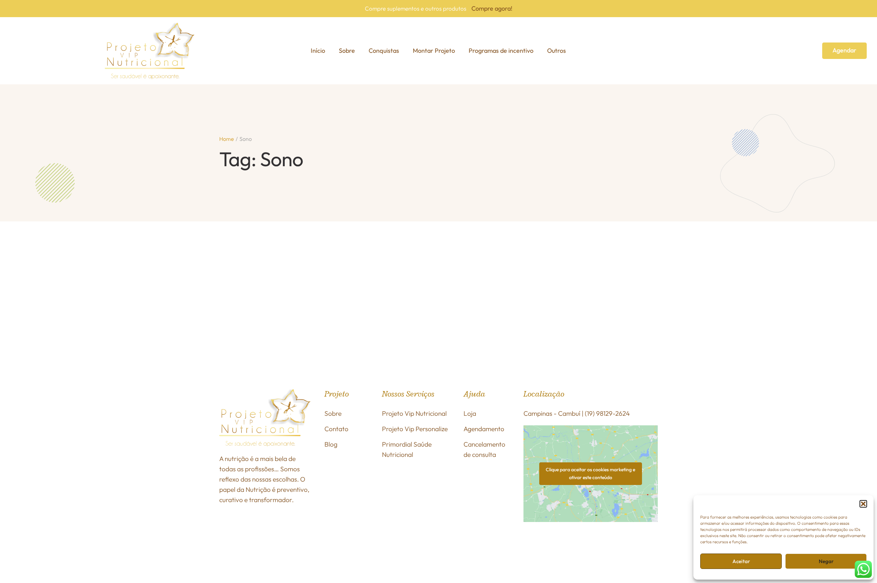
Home (226, 138)
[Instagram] (548, 546)
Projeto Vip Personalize (415, 429)
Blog (330, 444)
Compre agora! (491, 8)
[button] (863, 503)
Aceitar (741, 561)
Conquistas (384, 50)
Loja (470, 413)
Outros (556, 50)
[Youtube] (636, 546)
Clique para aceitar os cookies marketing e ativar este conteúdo (590, 473)
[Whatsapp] (601, 546)
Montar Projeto (434, 50)
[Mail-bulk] (566, 562)
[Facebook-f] (530, 546)
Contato (336, 429)
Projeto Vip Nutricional (414, 413)
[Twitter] (619, 546)
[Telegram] (548, 562)
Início (318, 50)
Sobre (347, 50)
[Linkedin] (530, 562)
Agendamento (484, 429)
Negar (826, 561)
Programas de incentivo (501, 50)
